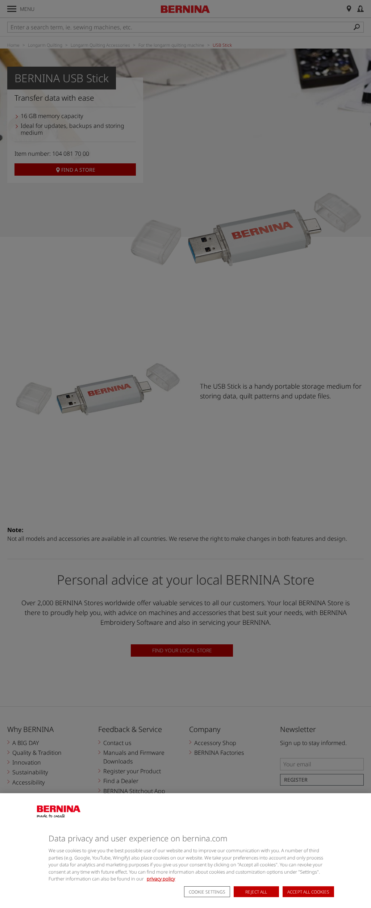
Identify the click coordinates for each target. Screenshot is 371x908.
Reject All (256, 892)
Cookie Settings (207, 892)
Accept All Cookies (308, 892)
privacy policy (161, 878)
